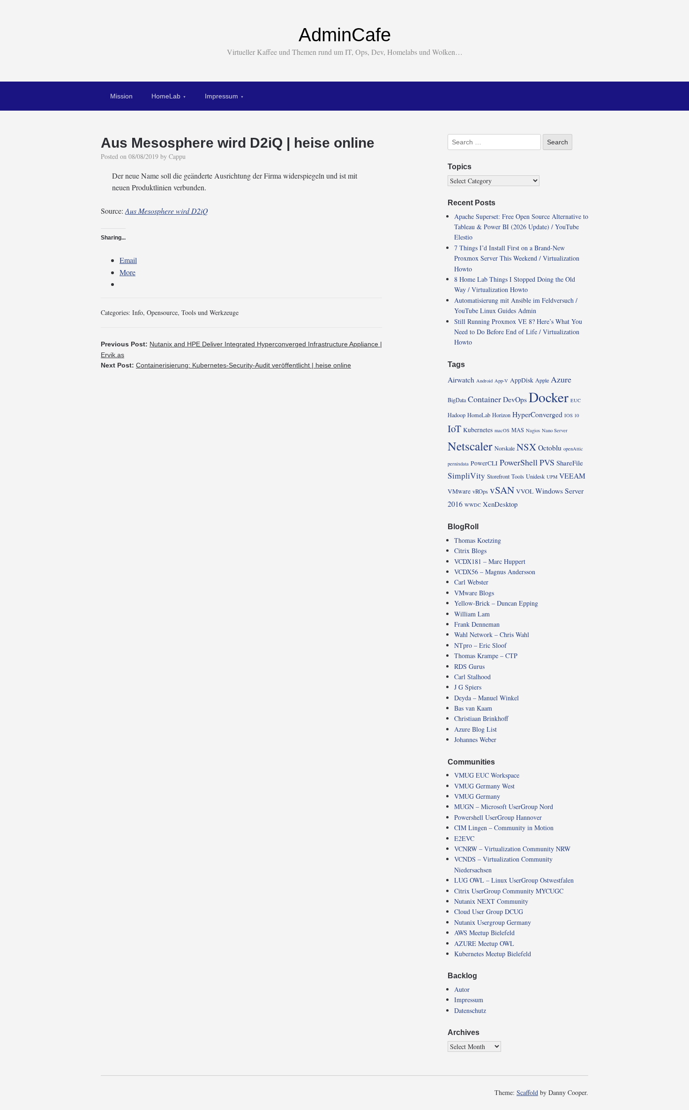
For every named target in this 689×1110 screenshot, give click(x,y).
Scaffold (527, 1092)
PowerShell (519, 462)
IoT (454, 428)
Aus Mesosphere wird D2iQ (166, 211)
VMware (459, 491)
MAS (517, 430)
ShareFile (569, 462)
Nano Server (555, 430)
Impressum (221, 96)
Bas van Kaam (473, 708)
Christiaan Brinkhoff (481, 718)
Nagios (533, 430)
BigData (457, 400)
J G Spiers (467, 686)
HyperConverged (537, 414)
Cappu (177, 156)
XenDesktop (500, 504)
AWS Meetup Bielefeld (484, 932)
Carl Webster (471, 582)
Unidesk (535, 476)
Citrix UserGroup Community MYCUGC (508, 890)
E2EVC (464, 838)
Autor (462, 989)
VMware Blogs (474, 592)
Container (484, 399)
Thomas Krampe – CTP (485, 655)
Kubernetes (478, 430)
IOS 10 (571, 415)
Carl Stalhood (472, 676)
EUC (575, 400)
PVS (546, 462)
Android (484, 380)
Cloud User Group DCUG (488, 911)
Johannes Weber (475, 739)
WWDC (472, 505)
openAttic (573, 448)
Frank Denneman (477, 624)
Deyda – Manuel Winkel (486, 697)
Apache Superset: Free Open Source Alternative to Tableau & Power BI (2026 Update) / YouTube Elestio (521, 227)
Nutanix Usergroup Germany (492, 922)
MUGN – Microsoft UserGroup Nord (503, 806)
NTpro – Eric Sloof (480, 645)
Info (137, 312)
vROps (480, 491)
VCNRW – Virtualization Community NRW (512, 848)
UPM (552, 476)
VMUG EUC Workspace (486, 775)
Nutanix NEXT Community (491, 901)
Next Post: (226, 365)
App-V (501, 380)
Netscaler (470, 446)
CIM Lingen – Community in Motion (504, 827)
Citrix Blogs (470, 550)
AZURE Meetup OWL (484, 943)
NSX (526, 446)
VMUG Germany (477, 796)
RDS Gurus (469, 666)
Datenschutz (470, 1010)
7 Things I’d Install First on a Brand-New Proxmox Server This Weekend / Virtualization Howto (516, 258)
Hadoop (456, 415)
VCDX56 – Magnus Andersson (494, 571)
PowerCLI (484, 463)
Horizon (501, 415)
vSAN (502, 489)
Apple (542, 380)
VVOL (524, 491)
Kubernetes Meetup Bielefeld (492, 953)
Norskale (504, 448)
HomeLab (165, 96)
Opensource (162, 312)
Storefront (498, 476)
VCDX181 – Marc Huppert (489, 561)
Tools (517, 476)
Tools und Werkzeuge (210, 312)
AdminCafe (345, 34)
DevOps (515, 399)
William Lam (472, 613)
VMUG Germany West (484, 785)
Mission (121, 96)
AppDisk (521, 380)
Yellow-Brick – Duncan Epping (496, 603)
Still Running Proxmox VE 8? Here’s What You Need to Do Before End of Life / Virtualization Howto (518, 332)
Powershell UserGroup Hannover (498, 817)
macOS (501, 430)
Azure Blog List (475, 729)
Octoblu (550, 447)
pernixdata (458, 463)
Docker (549, 397)
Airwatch (461, 379)
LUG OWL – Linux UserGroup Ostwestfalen (514, 880)
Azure (561, 379)
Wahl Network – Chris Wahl (491, 634)
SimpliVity (466, 475)
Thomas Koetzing (477, 540)
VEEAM (572, 475)
